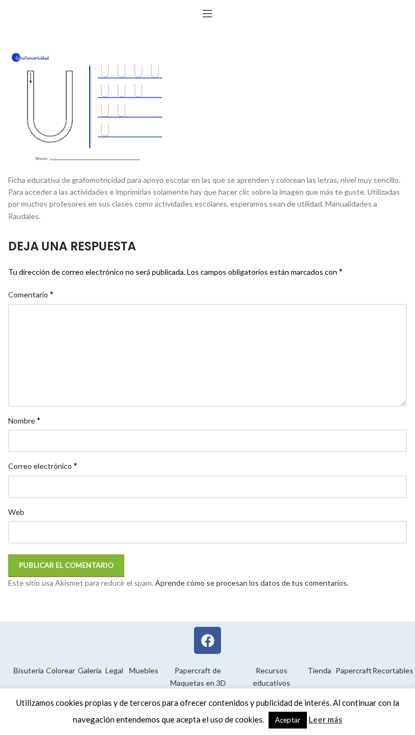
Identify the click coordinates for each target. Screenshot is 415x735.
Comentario (30, 294)
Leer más (325, 719)
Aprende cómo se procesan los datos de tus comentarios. (252, 582)
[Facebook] (207, 640)
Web (16, 512)
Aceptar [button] (287, 720)
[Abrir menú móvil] (207, 13)
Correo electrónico (42, 465)
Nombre (24, 420)
